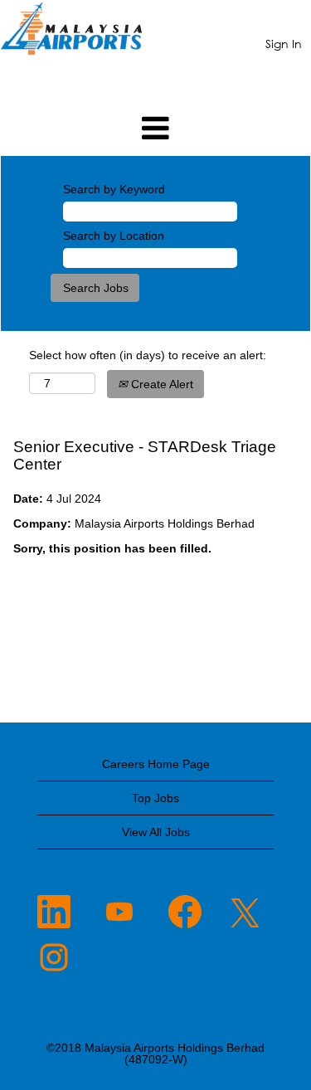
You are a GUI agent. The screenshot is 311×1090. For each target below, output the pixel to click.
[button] (155, 128)
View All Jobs (156, 832)
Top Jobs (155, 798)
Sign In (283, 43)
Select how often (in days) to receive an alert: (147, 355)
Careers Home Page (156, 764)
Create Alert (160, 384)
